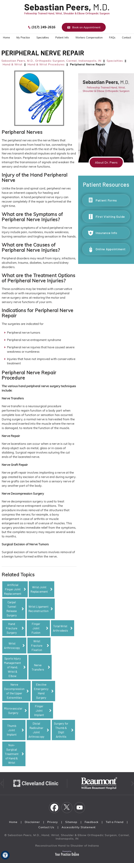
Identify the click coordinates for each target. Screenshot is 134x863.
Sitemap (71, 822)
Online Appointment (111, 249)
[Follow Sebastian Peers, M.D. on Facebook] (54, 807)
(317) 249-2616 (43, 27)
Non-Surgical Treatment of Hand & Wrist (11, 753)
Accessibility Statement (79, 827)
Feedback (91, 822)
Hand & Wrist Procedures (46, 64)
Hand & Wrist (12, 64)
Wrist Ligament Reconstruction (38, 609)
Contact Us (46, 827)
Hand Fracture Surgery (11, 628)
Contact (126, 37)
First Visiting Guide (110, 216)
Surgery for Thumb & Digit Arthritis (61, 730)
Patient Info (62, 37)
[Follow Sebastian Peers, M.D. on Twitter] (67, 807)
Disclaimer (32, 822)
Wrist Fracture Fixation (37, 645)
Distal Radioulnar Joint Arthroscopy (36, 730)
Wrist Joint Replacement (39, 589)
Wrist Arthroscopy (12, 645)
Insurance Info (106, 233)
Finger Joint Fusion (36, 628)
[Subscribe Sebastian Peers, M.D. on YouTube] (79, 807)
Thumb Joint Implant (12, 730)
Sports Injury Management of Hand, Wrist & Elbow (12, 667)
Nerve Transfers (38, 667)
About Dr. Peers (106, 162)
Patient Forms (106, 200)
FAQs (112, 37)
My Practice (23, 37)
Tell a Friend (114, 822)
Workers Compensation (89, 37)
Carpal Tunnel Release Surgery (11, 608)
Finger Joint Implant (39, 710)
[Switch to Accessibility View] (5, 855)
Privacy (52, 822)
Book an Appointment (86, 27)
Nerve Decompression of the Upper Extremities (14, 691)
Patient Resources (106, 184)
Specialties (42, 37)
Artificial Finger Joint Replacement (12, 589)
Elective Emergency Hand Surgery (41, 691)
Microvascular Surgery (13, 710)
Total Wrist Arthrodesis (60, 628)
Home (13, 822)
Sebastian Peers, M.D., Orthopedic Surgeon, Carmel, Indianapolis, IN (51, 60)
